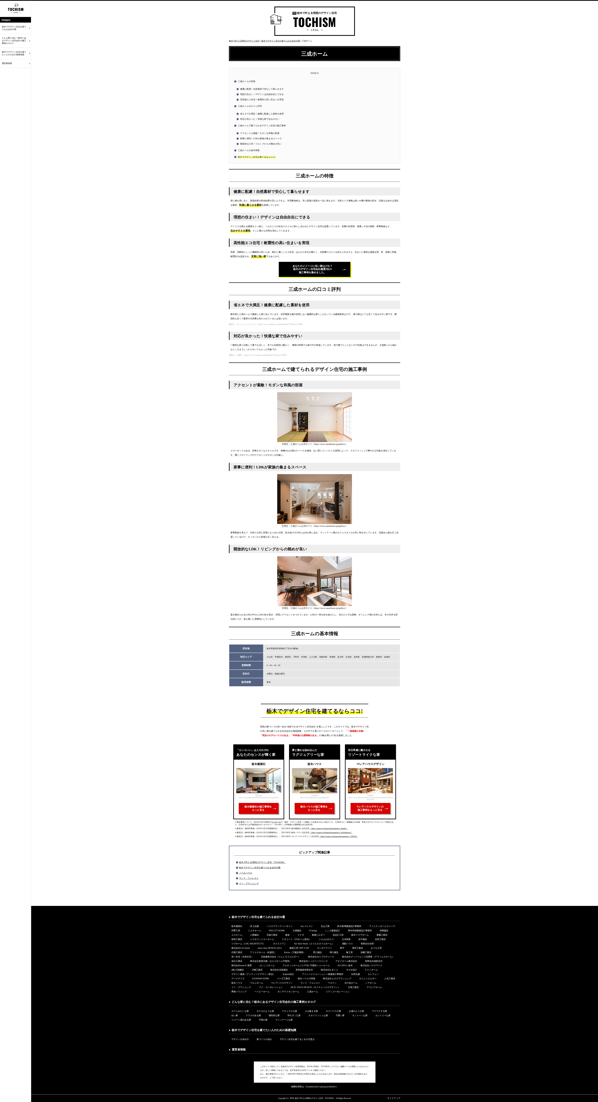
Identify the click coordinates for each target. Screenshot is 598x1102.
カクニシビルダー (368, 978)
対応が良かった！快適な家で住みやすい (259, 119)
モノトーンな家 (360, 1015)
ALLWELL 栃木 (345, 965)
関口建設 (334, 952)
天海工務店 (353, 987)
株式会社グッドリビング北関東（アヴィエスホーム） (368, 957)
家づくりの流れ (264, 1039)
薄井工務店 (357, 948)
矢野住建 (355, 974)
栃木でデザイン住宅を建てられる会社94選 (259, 867)
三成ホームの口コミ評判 (250, 106)
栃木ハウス (236, 983)
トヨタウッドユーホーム (262, 939)
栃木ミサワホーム (360, 935)
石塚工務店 (272, 935)
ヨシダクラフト (324, 948)
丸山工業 (325, 926)
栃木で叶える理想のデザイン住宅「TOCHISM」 (262, 862)
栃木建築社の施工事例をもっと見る (258, 808)
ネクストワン (279, 944)
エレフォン (373, 974)
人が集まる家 (311, 1011)
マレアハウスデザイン (282, 983)
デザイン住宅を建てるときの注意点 (297, 1039)
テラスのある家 (253, 1015)
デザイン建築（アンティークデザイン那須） (253, 974)
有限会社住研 (367, 944)
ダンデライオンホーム (288, 991)
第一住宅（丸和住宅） (242, 957)
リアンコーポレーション (338, 991)
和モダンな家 (294, 1015)
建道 (287, 935)
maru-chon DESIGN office (270, 948)
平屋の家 (263, 1020)
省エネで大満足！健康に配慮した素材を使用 (262, 114)
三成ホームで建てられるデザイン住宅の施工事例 (262, 125)
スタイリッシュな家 (318, 1015)
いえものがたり (326, 939)
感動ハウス (347, 944)
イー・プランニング (249, 883)
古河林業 (346, 939)
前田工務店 (236, 939)
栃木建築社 (236, 926)
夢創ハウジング (239, 991)
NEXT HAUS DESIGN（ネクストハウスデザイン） (315, 987)
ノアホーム (370, 983)
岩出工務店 (236, 961)
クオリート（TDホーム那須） (296, 939)
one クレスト (307, 926)
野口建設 (317, 952)
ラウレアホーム (374, 987)
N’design (313, 930)
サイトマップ (393, 1098)
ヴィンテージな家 (284, 1020)
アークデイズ (237, 978)
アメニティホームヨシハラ (382, 926)
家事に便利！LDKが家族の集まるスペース (261, 138)
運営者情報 (7, 63)
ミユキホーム (254, 930)
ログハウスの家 (333, 1011)
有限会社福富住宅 (373, 961)
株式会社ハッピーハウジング (313, 961)
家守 (342, 948)
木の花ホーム (351, 983)
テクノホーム (371, 970)
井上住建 (254, 926)
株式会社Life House (240, 948)
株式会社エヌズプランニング (337, 978)
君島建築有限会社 (304, 970)
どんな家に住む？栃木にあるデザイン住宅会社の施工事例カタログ (14, 40)
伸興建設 (384, 930)
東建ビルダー (318, 935)
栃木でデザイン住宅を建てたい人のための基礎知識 (14, 53)
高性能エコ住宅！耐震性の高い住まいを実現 (262, 99)
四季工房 (235, 930)
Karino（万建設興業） (294, 952)
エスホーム (236, 935)
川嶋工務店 (257, 970)
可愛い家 (340, 1015)
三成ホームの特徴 (246, 81)
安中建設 (362, 939)
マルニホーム (256, 983)
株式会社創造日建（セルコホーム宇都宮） (271, 961)
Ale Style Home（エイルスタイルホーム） (314, 944)
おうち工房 (376, 948)
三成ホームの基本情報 (249, 150)
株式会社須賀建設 (279, 970)
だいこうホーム (267, 965)
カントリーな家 (383, 1015)
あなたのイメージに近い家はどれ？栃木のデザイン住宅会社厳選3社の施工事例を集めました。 (312, 269)
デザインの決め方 (240, 1039)
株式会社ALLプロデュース (321, 957)
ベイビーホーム (262, 991)
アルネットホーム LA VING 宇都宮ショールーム (306, 965)
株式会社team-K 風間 (241, 965)
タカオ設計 (351, 970)
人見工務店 (389, 978)
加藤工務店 (366, 952)
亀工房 (349, 952)
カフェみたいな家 (240, 1011)
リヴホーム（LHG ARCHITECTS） (248, 944)
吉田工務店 (380, 939)
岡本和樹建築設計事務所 (360, 930)
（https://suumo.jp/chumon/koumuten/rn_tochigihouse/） (331, 832)
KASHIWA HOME (260, 978)
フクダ (300, 935)
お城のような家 (356, 1011)
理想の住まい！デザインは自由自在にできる (262, 94)
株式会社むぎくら (329, 970)
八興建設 (254, 935)
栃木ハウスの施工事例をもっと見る (314, 808)
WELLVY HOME (277, 930)
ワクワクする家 (379, 1011)
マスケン (332, 983)
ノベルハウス (245, 873)
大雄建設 (297, 930)
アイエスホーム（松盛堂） (263, 952)
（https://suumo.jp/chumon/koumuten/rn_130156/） (338, 836)
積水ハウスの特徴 (306, 978)
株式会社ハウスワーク (371, 965)
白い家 (234, 1015)
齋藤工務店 (382, 935)
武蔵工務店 (236, 952)
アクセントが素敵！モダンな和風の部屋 (259, 133)
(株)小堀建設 (237, 970)
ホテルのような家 (265, 1011)
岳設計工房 (338, 935)
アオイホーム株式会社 (346, 961)
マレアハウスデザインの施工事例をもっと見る (370, 808)
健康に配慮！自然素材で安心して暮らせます (262, 89)
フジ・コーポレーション (271, 987)
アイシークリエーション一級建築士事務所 (322, 974)
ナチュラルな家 (289, 1011)
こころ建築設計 (332, 930)
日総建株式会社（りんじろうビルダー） (280, 957)
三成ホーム (312, 991)
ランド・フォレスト (249, 878)
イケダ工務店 (283, 978)
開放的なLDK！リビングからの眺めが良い (261, 144)
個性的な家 (274, 1015)
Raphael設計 (288, 974)
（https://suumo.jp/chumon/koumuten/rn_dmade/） (329, 828)
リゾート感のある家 (241, 1020)
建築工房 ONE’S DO (299, 948)
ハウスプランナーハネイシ (280, 926)
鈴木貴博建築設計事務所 (349, 926)
